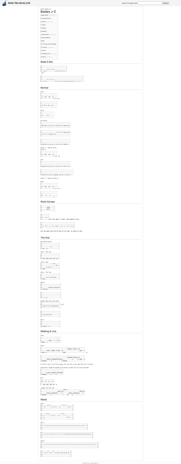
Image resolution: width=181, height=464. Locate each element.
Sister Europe (45, 34)
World (44, 57)
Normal (44, 21)
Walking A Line (46, 53)
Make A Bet (45, 15)
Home (42, 9)
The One (44, 47)
